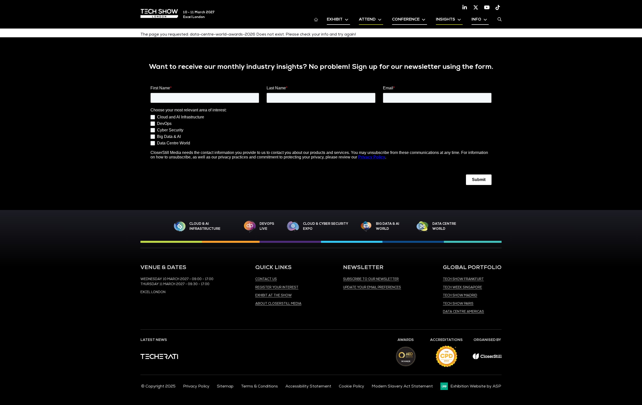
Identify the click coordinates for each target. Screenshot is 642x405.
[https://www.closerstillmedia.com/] (487, 357)
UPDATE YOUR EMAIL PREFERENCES (372, 287)
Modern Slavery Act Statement (402, 386)
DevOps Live (267, 226)
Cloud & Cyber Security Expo (325, 226)
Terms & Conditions (259, 386)
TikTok (498, 7)
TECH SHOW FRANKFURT (463, 279)
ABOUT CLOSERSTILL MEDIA (278, 304)
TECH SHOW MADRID (460, 295)
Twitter (475, 7)
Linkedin (464, 7)
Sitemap (225, 386)
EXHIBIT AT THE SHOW (273, 295)
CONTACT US (266, 279)
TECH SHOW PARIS (458, 304)
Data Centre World (444, 226)
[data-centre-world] (423, 226)
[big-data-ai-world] (366, 226)
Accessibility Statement (308, 386)
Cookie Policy (351, 386)
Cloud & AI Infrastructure (204, 226)
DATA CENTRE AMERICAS (463, 312)
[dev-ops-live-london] (250, 226)
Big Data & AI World (387, 226)
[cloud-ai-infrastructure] (180, 226)
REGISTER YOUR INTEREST (276, 287)
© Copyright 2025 (158, 386)
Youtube (487, 7)
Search (500, 19)
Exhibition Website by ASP (475, 386)
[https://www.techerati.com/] (159, 357)
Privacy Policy (196, 386)
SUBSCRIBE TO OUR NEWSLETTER (371, 279)
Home (316, 19)
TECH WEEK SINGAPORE (462, 287)
